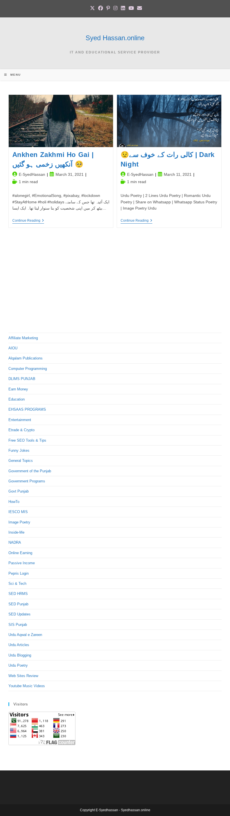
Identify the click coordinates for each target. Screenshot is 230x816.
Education (16, 399)
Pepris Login (18, 573)
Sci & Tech (17, 583)
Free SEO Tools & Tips (27, 440)
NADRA (14, 542)
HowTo (13, 502)
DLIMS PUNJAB (21, 379)
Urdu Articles (18, 645)
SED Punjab (18, 604)
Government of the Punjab (29, 471)
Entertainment (19, 420)
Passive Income (21, 563)
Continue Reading (28, 221)
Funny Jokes (18, 450)
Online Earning (20, 553)
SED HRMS (18, 594)
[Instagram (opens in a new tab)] (115, 8)
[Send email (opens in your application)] (138, 8)
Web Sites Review (23, 676)
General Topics (20, 460)
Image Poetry (19, 522)
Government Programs (26, 481)
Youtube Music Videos (26, 686)
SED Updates (19, 614)
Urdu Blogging (19, 655)
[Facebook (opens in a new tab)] (100, 8)
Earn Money (18, 389)
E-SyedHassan (32, 174)
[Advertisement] (115, 282)
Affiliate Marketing (23, 338)
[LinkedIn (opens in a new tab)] (123, 8)
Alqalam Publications (25, 358)
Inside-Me (16, 532)
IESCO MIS (18, 512)
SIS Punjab (17, 624)
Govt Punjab (18, 491)
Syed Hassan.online (115, 38)
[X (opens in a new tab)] (92, 8)
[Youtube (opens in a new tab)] (131, 8)
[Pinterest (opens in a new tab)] (108, 8)
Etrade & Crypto (21, 430)
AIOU (12, 348)
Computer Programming (27, 369)
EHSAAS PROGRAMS (27, 409)
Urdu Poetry (18, 665)
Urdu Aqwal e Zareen (25, 635)
